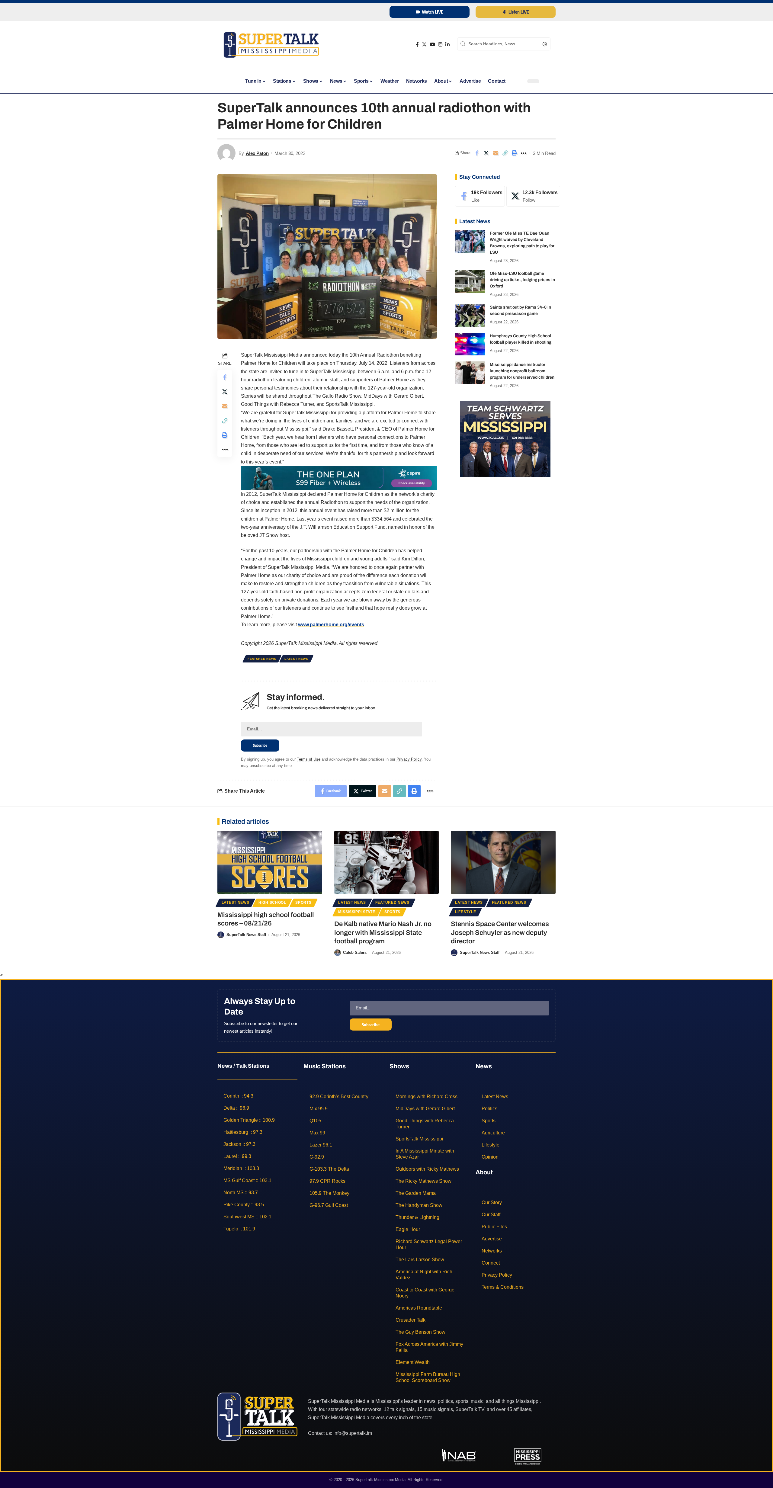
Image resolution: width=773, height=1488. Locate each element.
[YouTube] (432, 44)
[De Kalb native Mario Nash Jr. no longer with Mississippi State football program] (386, 862)
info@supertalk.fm (352, 1433)
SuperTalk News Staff (246, 934)
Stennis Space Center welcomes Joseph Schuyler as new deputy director (500, 932)
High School (272, 902)
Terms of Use (308, 759)
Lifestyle (465, 912)
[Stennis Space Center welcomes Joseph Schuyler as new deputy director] (503, 862)
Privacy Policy (409, 759)
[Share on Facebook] (477, 153)
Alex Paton (257, 153)
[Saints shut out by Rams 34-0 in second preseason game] (470, 315)
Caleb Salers (355, 952)
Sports (303, 902)
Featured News (262, 658)
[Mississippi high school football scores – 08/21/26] (269, 862)
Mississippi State (356, 912)
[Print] (514, 153)
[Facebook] (417, 44)
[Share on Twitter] (486, 153)
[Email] (495, 153)
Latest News (296, 658)
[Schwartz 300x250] (505, 438)
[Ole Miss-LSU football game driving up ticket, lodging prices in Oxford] (470, 281)
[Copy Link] (505, 153)
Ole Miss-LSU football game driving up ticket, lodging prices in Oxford (522, 279)
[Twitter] (424, 44)
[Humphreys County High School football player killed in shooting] (470, 344)
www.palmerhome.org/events (331, 624)
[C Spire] (339, 477)
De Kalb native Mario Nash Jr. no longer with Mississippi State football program (382, 932)
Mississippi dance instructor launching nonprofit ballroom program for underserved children (522, 371)
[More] (523, 153)
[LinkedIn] (447, 44)
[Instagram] (440, 44)
